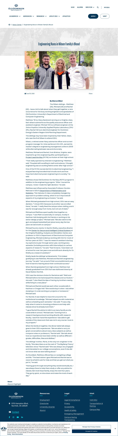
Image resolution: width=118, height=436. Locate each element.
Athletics (66, 16)
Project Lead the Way (34, 157)
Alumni (80, 7)
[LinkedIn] (22, 417)
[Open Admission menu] (33, 16)
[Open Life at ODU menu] (59, 16)
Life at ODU (53, 16)
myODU (107, 7)
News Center (17, 25)
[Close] (115, 428)
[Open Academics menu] (20, 16)
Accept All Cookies (91, 431)
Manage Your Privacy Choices (91, 427)
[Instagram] (13, 417)
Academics (13, 16)
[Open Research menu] (46, 16)
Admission (27, 16)
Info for (89, 7)
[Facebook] (9, 417)
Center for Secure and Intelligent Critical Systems (51, 230)
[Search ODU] (98, 7)
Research (40, 16)
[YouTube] (18, 417)
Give (72, 7)
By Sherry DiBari (56, 101)
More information (17, 434)
